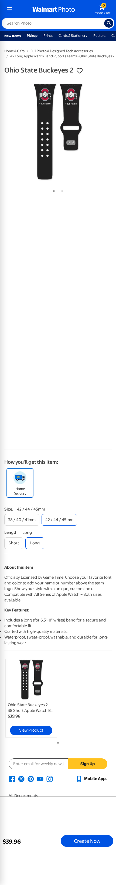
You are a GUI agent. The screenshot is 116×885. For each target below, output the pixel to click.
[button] (79, 70)
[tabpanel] (58, 132)
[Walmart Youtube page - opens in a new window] (40, 778)
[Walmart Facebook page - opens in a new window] (12, 778)
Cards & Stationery (73, 36)
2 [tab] (61, 190)
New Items (12, 36)
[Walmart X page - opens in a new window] (21, 778)
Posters (99, 36)
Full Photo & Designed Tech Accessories (61, 51)
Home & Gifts (14, 51)
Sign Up (87, 763)
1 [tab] (53, 190)
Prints (48, 36)
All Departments (23, 795)
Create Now (87, 841)
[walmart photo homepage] (54, 9)
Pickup (32, 36)
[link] (31, 698)
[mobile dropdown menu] (9, 9)
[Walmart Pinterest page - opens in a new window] (31, 778)
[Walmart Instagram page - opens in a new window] (49, 778)
